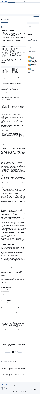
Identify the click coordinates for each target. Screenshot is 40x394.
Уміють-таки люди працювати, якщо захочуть (33, 57)
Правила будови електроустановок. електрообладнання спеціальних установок (7, 369)
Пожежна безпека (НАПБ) (24, 391)
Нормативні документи (11, 1)
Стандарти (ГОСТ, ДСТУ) (14, 385)
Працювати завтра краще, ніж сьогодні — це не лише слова (34, 69)
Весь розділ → (24, 364)
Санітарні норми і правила (24, 389)
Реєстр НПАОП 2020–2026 (14, 391)
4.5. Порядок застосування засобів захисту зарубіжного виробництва (32, 31)
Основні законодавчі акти (24, 385)
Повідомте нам (14, 361)
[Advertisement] (20, 8)
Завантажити (37, 16)
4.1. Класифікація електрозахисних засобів (32, 23)
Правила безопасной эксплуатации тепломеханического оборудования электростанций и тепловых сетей (20, 369)
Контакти (29, 1)
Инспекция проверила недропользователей (34, 61)
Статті (22, 1)
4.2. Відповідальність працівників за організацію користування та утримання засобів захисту (33, 26)
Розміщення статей (33, 389)
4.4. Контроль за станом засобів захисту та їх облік (33, 29)
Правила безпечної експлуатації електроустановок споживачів (19, 375)
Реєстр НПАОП (18, 1)
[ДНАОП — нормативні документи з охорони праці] (4, 1)
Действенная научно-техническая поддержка (34, 64)
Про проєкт (25, 1)
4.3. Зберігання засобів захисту (32, 27)
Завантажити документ (4, 22)
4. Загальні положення (31, 21)
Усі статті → (29, 72)
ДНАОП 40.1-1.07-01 (4, 19)
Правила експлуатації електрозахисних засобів (10, 20)
